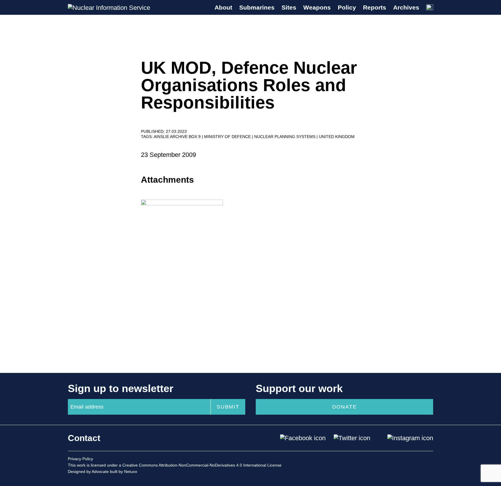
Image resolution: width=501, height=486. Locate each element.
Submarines (257, 7)
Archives (406, 7)
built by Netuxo (123, 471)
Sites (289, 7)
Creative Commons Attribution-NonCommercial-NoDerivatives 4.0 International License (202, 465)
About (223, 7)
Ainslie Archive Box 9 (178, 136)
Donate (344, 407)
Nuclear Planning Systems (285, 136)
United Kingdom (337, 136)
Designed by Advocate (88, 471)
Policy (347, 7)
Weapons (317, 7)
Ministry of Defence (228, 136)
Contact (84, 438)
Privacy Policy (80, 458)
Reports (374, 7)
